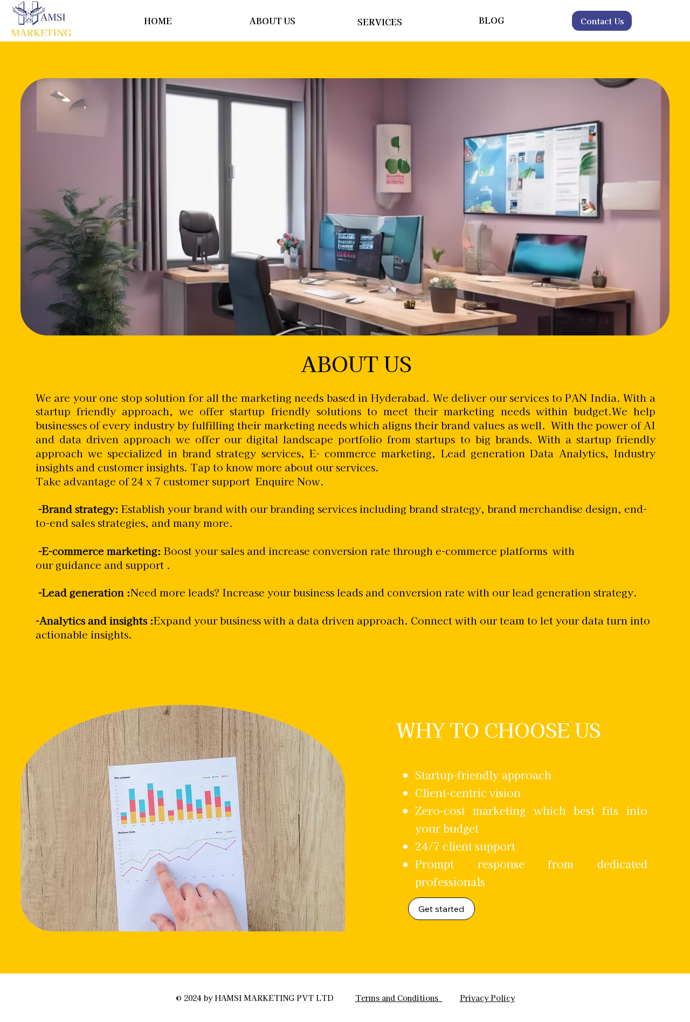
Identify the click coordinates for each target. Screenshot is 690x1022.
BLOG (491, 20)
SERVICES (379, 22)
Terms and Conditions (399, 997)
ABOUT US (272, 20)
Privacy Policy (487, 997)
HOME (158, 20)
